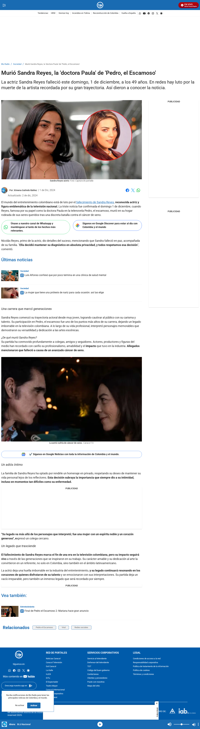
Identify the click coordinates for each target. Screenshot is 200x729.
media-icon (100, 724)
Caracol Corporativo (54, 694)
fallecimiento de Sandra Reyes (95, 202)
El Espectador (52, 682)
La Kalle (49, 670)
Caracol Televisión (54, 663)
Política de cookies (141, 670)
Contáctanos (93, 674)
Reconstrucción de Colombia (105, 13)
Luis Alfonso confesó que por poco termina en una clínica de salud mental (65, 275)
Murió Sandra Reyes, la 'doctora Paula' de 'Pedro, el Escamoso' (52, 64)
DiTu (48, 678)
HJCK (48, 674)
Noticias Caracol (53, 659)
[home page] (100, 5)
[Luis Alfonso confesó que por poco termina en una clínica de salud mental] (9, 275)
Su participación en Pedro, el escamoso (35, 321)
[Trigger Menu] (4, 5)
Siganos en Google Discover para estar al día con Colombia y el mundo (110, 225)
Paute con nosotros (96, 682)
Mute (169, 724)
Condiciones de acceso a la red (146, 659)
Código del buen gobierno (98, 670)
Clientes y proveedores (97, 678)
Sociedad (17, 64)
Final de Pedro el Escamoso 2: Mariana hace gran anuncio (57, 610)
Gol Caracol (51, 666)
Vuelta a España (128, 13)
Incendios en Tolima (81, 13)
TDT (89, 666)
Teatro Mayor (52, 686)
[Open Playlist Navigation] (198, 724)
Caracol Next (51, 697)
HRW (53, 13)
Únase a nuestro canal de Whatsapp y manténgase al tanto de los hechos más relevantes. (33, 227)
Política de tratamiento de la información (151, 666)
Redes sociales (81, 627)
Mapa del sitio (93, 686)
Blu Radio (5, 64)
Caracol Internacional (55, 690)
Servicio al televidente (97, 659)
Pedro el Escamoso (44, 627)
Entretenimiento (27, 607)
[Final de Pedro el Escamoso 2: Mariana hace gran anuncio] (9, 611)
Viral (64, 627)
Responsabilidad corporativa (145, 663)
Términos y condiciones (143, 674)
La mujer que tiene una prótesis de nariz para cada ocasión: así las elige (64, 292)
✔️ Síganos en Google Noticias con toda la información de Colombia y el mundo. (74, 454)
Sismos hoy (64, 13)
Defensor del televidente (98, 663)
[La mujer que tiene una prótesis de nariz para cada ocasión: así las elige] (9, 293)
